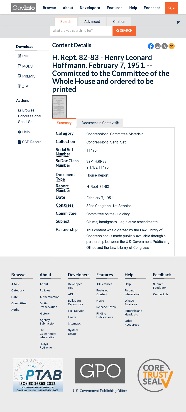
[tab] (66, 22)
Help (133, 8)
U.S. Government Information (48, 333)
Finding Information (132, 292)
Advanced (92, 21)
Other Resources (132, 322)
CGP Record (31, 142)
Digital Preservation (48, 305)
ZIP (24, 86)
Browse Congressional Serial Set (29, 116)
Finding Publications (104, 315)
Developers (90, 8)
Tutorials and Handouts (133, 312)
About (68, 8)
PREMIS (28, 76)
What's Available (131, 302)
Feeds (72, 317)
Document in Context (98, 123)
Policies (45, 290)
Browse (49, 8)
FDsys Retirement (47, 345)
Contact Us (160, 294)
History (44, 313)
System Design (73, 331)
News (100, 300)
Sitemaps (74, 323)
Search (65, 21)
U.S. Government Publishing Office (100, 391)
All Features (104, 284)
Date (14, 297)
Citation (119, 21)
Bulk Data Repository (75, 302)
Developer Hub (75, 285)
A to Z (15, 284)
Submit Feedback (159, 285)
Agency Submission (47, 321)
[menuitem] (22, 284)
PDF (25, 56)
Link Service (76, 311)
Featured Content (102, 292)
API (70, 294)
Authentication (49, 297)
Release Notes (106, 307)
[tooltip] (117, 123)
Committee (18, 303)
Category (17, 290)
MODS (27, 66)
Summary (64, 123)
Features (114, 8)
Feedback (152, 8)
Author (16, 309)
